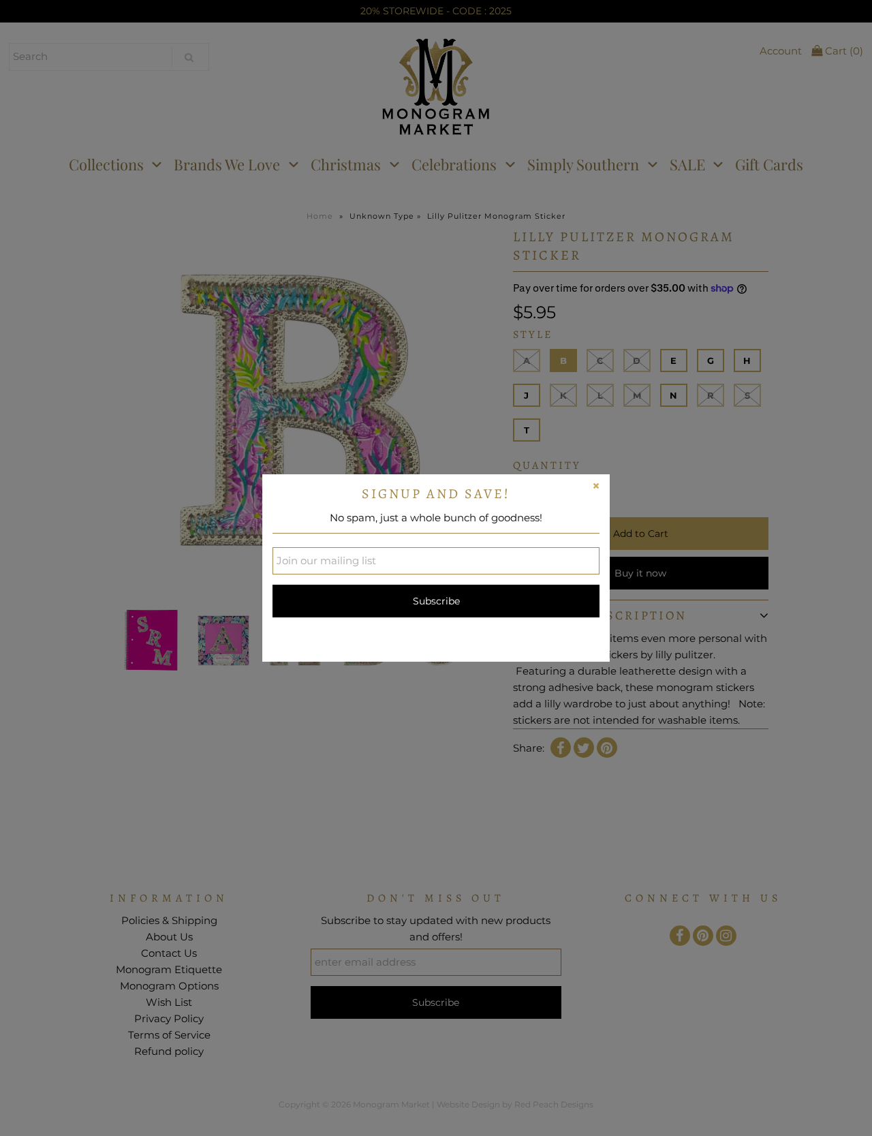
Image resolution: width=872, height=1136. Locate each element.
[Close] (596, 488)
